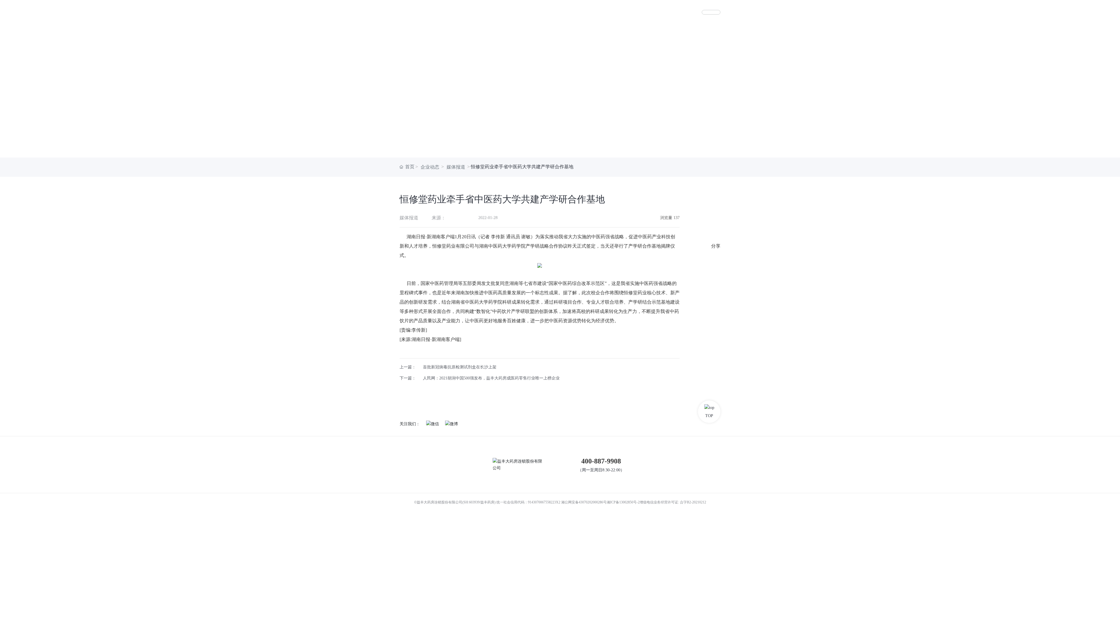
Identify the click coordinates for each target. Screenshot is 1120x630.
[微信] (715, 292)
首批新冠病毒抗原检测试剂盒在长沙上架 (459, 367)
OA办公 (711, 12)
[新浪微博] (715, 269)
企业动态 (430, 166)
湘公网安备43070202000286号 (584, 502)
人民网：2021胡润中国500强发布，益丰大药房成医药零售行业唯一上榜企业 (491, 378)
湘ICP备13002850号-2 (623, 502)
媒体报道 (456, 166)
